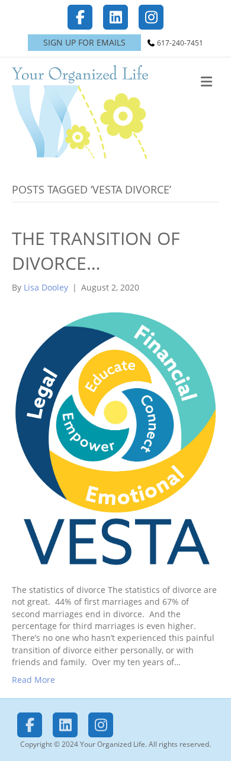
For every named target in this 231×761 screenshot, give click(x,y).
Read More (33, 679)
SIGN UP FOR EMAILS (84, 42)
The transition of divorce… (95, 250)
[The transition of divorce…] (115, 438)
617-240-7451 (180, 43)
